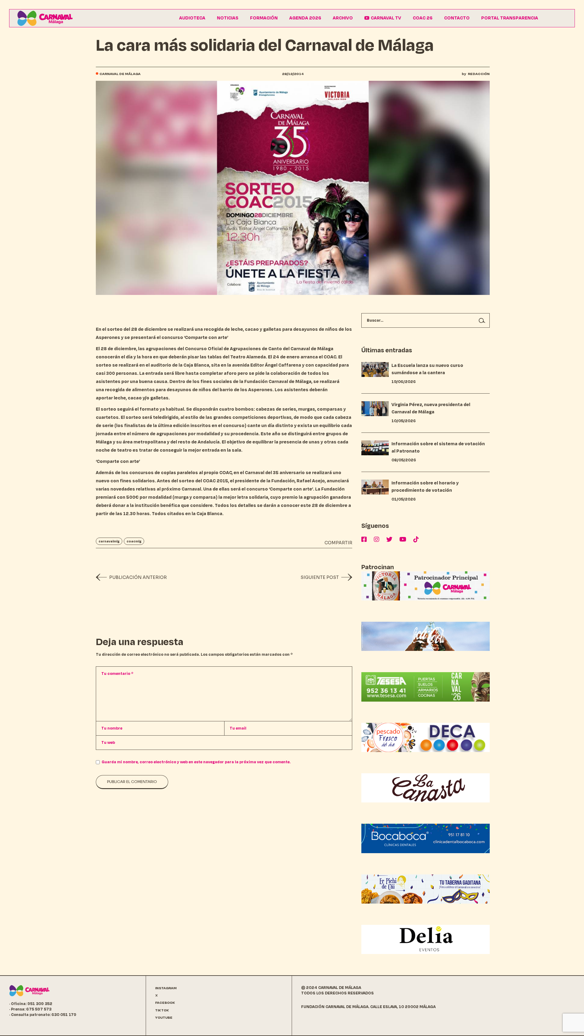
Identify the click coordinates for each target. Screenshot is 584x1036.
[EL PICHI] (425, 889)
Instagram (166, 988)
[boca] (425, 838)
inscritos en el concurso (217, 425)
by (476, 74)
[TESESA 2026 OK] (425, 686)
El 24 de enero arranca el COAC (302, 357)
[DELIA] (425, 939)
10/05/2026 (403, 421)
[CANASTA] (425, 788)
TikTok (162, 1010)
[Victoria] (425, 586)
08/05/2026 (403, 460)
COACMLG (134, 541)
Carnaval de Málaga (120, 74)
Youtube (163, 1017)
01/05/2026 (403, 499)
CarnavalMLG (109, 541)
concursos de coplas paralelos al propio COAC (180, 473)
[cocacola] (425, 636)
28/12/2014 (293, 74)
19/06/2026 (403, 382)
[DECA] (425, 737)
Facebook (165, 1002)
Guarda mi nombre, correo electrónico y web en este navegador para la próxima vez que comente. (196, 762)
